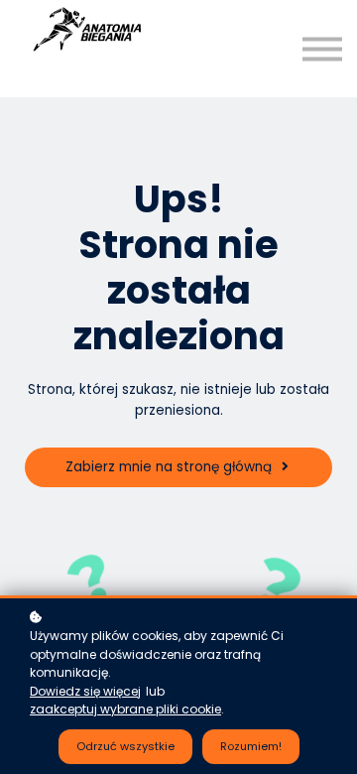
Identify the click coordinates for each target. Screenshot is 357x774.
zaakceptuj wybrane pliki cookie (125, 709)
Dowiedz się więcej (85, 691)
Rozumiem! (251, 746)
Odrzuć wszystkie (125, 746)
